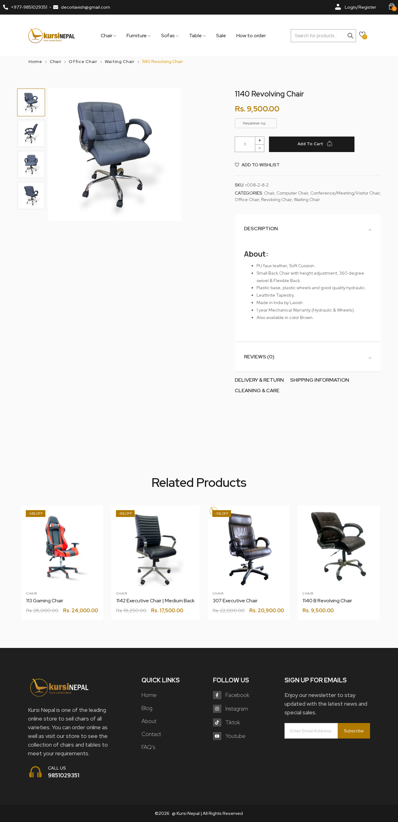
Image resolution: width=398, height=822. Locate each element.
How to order (251, 36)
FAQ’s (148, 747)
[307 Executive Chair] (249, 546)
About (148, 721)
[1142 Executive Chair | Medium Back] (155, 549)
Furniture (137, 36)
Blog (146, 708)
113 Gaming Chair (44, 600)
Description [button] (261, 228)
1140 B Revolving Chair (327, 600)
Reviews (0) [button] (259, 357)
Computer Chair (292, 193)
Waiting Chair (120, 61)
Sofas (168, 36)
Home (35, 61)
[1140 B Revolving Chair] (339, 546)
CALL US (57, 768)
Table (196, 36)
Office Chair (83, 61)
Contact (151, 734)
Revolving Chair (276, 199)
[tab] (308, 228)
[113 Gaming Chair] (62, 546)
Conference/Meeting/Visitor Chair (345, 193)
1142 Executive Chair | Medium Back (155, 600)
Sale (221, 36)
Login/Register (360, 7)
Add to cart (310, 143)
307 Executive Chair (235, 600)
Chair (107, 36)
